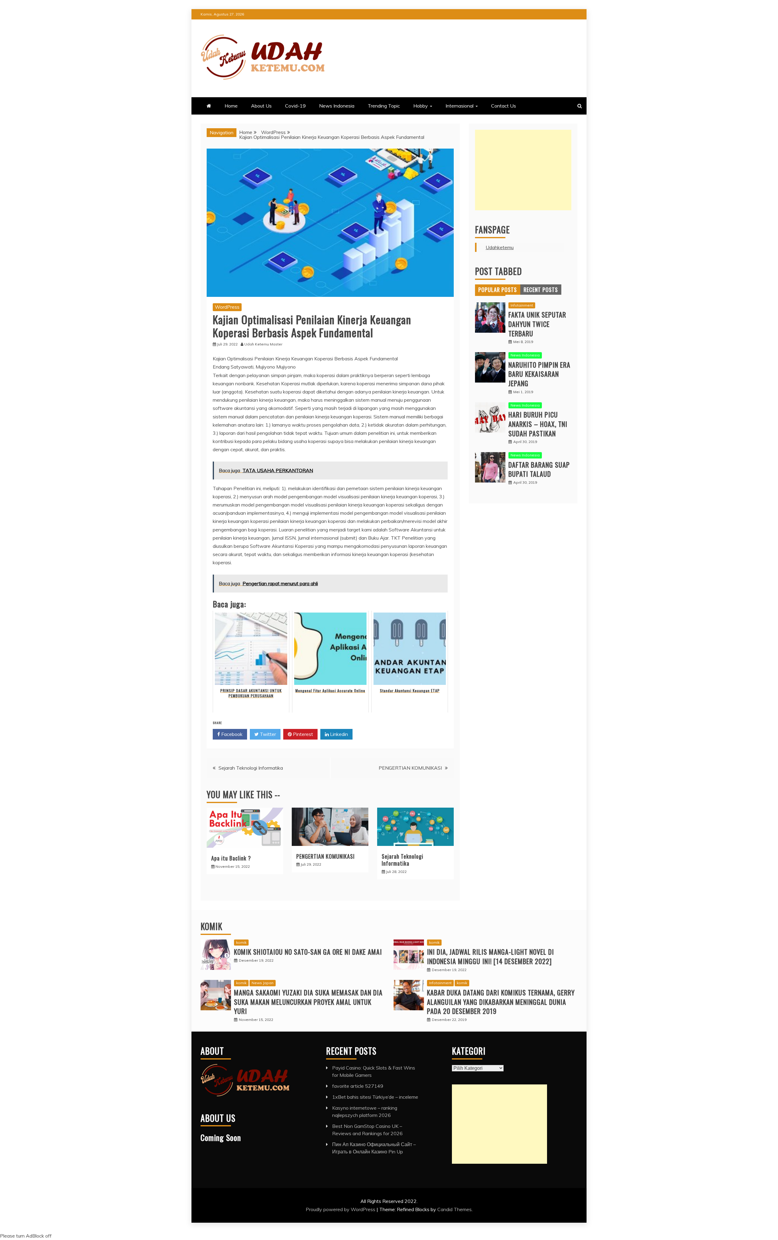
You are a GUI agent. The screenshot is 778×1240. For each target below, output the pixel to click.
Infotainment (522, 305)
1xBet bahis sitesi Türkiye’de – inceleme (375, 1097)
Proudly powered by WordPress (341, 1209)
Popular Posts (497, 290)
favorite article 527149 (357, 1086)
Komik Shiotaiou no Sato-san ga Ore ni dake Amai (308, 952)
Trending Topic (384, 106)
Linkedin (338, 734)
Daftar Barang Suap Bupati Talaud (539, 469)
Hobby (420, 106)
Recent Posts (541, 290)
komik (241, 942)
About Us (261, 106)
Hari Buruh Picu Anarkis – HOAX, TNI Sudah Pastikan (537, 424)
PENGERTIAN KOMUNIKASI (410, 768)
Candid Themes (454, 1209)
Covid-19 (295, 106)
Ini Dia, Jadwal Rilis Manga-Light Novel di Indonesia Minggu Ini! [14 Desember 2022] (490, 956)
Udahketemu (500, 247)
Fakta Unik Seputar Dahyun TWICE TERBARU (537, 324)
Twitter (267, 734)
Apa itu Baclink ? (231, 858)
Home (231, 106)
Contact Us (503, 106)
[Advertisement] (523, 170)
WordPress (227, 307)
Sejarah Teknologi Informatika (251, 768)
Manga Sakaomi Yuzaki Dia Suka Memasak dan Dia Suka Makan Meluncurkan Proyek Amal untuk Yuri (308, 1002)
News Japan (263, 983)
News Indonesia (336, 106)
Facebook (231, 734)
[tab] (497, 289)
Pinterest (302, 734)
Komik (211, 926)
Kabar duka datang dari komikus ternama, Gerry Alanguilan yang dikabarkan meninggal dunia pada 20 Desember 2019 (501, 1002)
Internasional (459, 106)
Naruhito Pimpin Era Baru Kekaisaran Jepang (539, 374)
